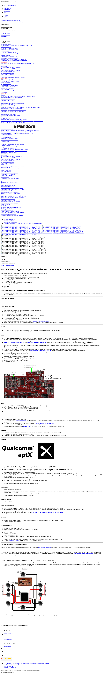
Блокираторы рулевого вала (8, 71)
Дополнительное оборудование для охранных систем (14, 59)
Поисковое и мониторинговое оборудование (12, 53)
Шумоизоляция (5, 89)
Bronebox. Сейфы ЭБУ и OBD (9, 133)
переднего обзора (21, 420)
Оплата (5, 12)
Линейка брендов (5, 118)
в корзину (11, 265)
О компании (7, 7)
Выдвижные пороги (6, 84)
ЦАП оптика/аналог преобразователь (83, 553)
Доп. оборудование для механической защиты (13, 77)
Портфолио (7, 11)
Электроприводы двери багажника (10, 90)
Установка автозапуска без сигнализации (11, 108)
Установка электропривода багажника (10, 115)
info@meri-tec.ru (8, 639)
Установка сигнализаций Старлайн (10, 106)
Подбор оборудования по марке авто (10, 20)
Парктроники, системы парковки (9, 85)
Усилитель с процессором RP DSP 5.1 (14, 342)
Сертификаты (7, 8)
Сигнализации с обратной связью (9, 48)
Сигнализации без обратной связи (9, 49)
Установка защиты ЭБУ (7, 104)
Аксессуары (4, 92)
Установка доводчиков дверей (8, 114)
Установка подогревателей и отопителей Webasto (13, 110)
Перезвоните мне (5, 35)
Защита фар (4, 75)
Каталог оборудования (7, 44)
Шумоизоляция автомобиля (8, 112)
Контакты (6, 18)
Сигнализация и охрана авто (24, 45)
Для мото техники (5, 55)
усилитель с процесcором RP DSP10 (36, 342)
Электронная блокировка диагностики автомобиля (14, 60)
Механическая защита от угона (26, 63)
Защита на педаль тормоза (7, 73)
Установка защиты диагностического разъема (12, 103)
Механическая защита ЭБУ (8, 69)
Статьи (5, 16)
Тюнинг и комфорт (17, 79)
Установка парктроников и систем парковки (12, 111)
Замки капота (4, 64)
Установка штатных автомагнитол (9, 116)
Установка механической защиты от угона (12, 101)
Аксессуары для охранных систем (9, 58)
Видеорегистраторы (6, 82)
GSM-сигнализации (6, 47)
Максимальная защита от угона (26, 96)
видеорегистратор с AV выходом (45, 423)
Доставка (6, 13)
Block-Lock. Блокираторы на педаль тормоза (12, 131)
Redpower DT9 (27, 426)
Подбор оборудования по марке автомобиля (12, 215)
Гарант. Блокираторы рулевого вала (10, 130)
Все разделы (4, 62)
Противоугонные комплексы (8, 52)
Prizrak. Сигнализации (7, 122)
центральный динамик (44, 547)
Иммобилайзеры (5, 51)
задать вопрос (7, 646)
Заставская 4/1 (5, 28)
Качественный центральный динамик (40, 350)
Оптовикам (7, 9)
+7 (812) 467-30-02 (5, 33)
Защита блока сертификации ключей (10, 70)
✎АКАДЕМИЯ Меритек (10, 5)
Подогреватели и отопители (8, 86)
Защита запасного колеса (7, 74)
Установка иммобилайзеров (8, 99)
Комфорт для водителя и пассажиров (31, 107)
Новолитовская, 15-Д (6, 27)
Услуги (3, 95)
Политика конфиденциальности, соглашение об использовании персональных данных (26, 663)
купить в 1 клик (5, 265)
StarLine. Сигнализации (7, 119)
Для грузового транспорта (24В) (9, 56)
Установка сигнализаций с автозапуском (11, 97)
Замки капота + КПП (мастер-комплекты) (11, 67)
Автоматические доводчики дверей (10, 81)
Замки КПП (4, 66)
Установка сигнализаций (7, 100)
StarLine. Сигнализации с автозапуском (11, 121)
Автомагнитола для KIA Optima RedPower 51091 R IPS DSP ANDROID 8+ (23, 223)
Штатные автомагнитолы (7, 88)
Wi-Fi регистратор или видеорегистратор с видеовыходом (47, 512)
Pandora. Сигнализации (7, 129)
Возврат (6, 15)
